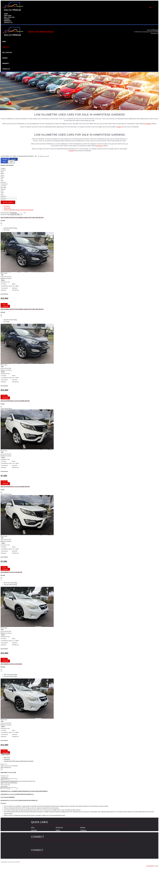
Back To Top (7, 757)
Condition (3, 170)
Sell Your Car (59, 827)
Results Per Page (5, 214)
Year (2, 178)
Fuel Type (3, 185)
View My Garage (18, 209)
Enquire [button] (5, 306)
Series (2, 175)
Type (2, 194)
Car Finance (148, 123)
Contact (119, 126)
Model (2, 173)
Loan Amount (4, 777)
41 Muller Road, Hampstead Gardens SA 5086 (146, 31)
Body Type (3, 187)
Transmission (4, 184)
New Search (7, 206)
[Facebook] (31, 842)
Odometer (3, 182)
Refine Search (8, 202)
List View (5, 159)
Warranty (82, 827)
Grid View (13, 159)
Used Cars (34, 830)
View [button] (4, 304)
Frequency (3, 775)
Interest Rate (4, 786)
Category (3, 168)
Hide (11, 161)
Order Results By (5, 212)
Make (2, 171)
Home (32, 827)
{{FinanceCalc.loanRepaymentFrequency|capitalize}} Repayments (18, 781)
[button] (79, 803)
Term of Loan (4, 784)
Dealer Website (149, 866)
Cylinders (3, 189)
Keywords (3, 196)
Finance (58, 830)
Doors (2, 191)
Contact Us (83, 830)
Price (2, 180)
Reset (4, 161)
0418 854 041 (154, 33)
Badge (2, 177)
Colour (2, 192)
